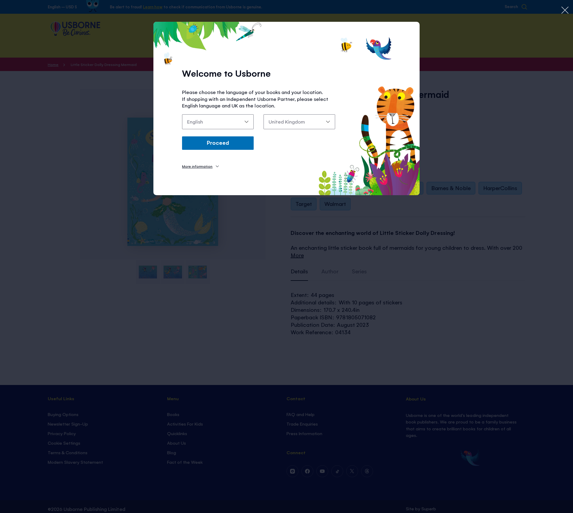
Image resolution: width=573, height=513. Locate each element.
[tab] (200, 166)
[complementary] (286, 256)
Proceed (218, 142)
